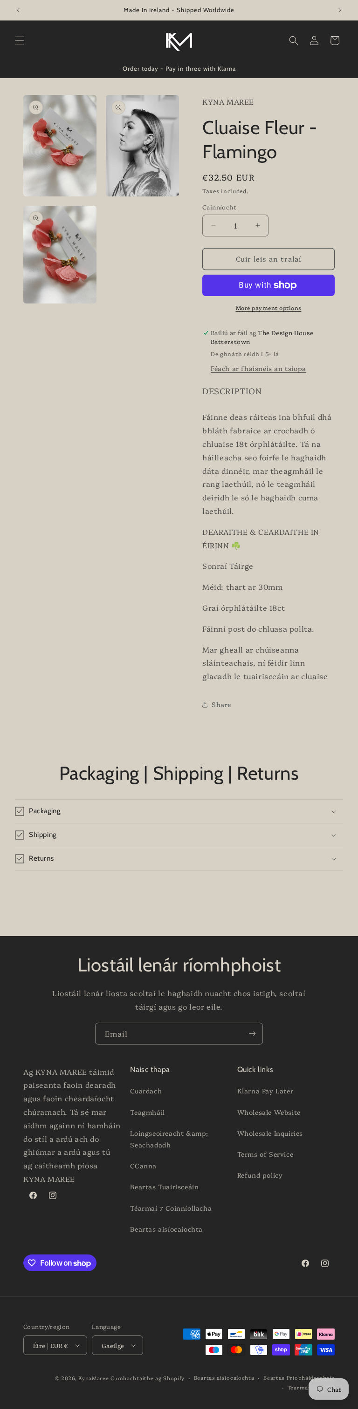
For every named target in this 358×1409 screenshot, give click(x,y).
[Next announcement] (340, 10)
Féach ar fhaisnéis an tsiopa (258, 368)
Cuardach (146, 1090)
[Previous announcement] (18, 10)
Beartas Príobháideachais (299, 1377)
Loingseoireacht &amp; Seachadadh (169, 1138)
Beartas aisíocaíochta (166, 1229)
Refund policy (260, 1175)
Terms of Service (265, 1154)
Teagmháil (147, 1112)
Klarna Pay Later (265, 1090)
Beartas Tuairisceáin (164, 1186)
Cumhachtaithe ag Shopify (147, 1378)
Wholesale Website (269, 1112)
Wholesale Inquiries (270, 1133)
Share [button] (221, 704)
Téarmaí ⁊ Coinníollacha (171, 1208)
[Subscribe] (252, 1034)
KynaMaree (93, 1378)
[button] (19, 40)
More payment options (269, 307)
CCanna (143, 1165)
